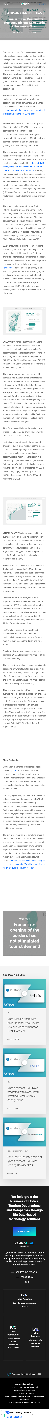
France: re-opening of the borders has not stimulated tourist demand (24, 933)
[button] (8, 4)
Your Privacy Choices (20, 1412)
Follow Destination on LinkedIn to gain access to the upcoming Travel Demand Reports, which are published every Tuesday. (24, 864)
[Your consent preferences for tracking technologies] (4, 1415)
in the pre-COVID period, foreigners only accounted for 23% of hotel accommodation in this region (23, 167)
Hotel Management (14, 1151)
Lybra (15, 770)
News (39, 13)
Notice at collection (12, 1417)
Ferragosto (7, 268)
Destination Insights (19, 13)
